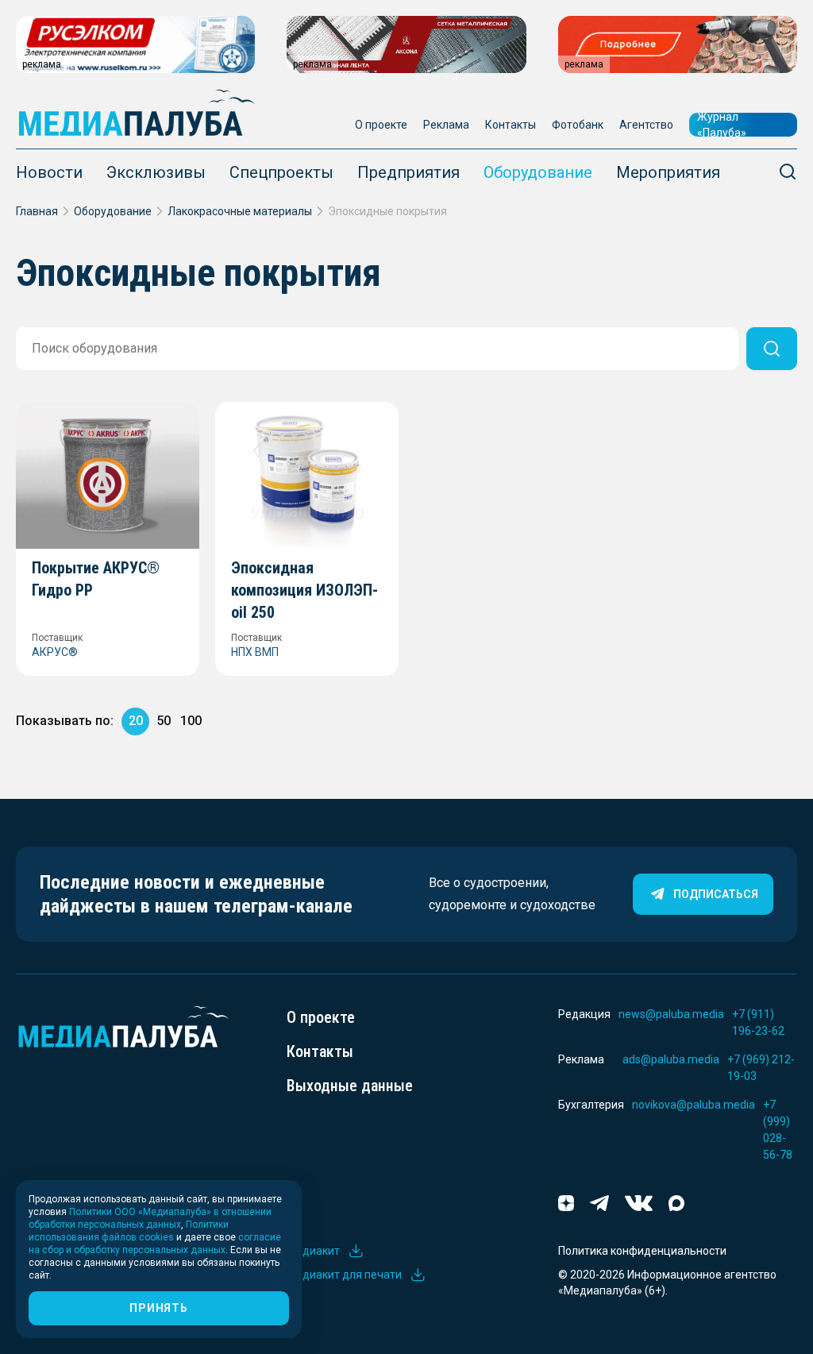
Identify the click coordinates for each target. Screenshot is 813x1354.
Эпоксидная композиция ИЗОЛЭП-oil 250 (304, 590)
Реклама (446, 124)
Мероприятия (668, 172)
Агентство (646, 124)
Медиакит (313, 1250)
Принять (158, 1308)
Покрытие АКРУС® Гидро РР (96, 579)
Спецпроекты (281, 172)
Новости (49, 172)
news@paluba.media (671, 1014)
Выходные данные (350, 1085)
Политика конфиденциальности (642, 1250)
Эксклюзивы (156, 172)
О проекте (381, 124)
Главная (37, 211)
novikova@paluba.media (693, 1104)
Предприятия (408, 172)
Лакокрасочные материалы (240, 211)
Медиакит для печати (344, 1274)
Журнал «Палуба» (721, 125)
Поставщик (57, 637)
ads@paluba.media (670, 1059)
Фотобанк (577, 124)
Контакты (510, 124)
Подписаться (715, 894)
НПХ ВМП (255, 652)
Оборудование (538, 172)
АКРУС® (55, 652)
